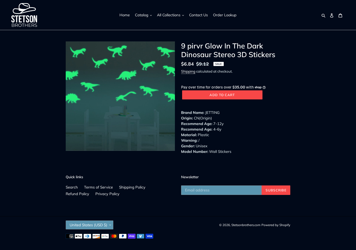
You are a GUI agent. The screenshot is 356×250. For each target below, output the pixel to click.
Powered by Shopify (275, 225)
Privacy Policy (107, 193)
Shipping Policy (132, 187)
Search (72, 187)
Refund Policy (77, 193)
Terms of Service (98, 187)
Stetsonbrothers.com (245, 225)
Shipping (188, 71)
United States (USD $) (88, 225)
